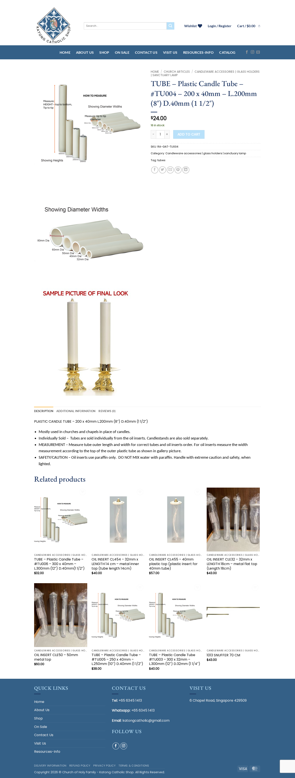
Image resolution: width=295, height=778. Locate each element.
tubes (161, 160)
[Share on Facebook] (154, 169)
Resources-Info (198, 52)
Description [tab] (43, 411)
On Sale (122, 52)
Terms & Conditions (134, 765)
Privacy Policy (104, 765)
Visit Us (170, 52)
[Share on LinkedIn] (185, 169)
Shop (104, 52)
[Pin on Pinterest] (178, 169)
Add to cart (189, 134)
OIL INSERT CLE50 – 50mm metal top (56, 657)
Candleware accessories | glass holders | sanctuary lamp (205, 73)
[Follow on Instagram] (252, 52)
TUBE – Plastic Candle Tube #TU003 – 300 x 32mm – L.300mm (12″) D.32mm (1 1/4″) (174, 659)
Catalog (227, 52)
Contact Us (146, 52)
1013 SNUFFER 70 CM (223, 655)
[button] (249, 26)
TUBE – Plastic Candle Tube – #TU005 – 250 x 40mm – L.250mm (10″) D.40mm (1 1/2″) (117, 659)
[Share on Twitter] (162, 169)
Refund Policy (79, 765)
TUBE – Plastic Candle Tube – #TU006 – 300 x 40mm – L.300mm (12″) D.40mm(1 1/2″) (59, 564)
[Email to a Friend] (170, 169)
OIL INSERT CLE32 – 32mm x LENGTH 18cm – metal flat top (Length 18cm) (232, 564)
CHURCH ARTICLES (177, 72)
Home (65, 52)
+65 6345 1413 (130, 700)
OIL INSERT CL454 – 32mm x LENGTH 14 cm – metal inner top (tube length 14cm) (115, 564)
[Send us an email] (258, 52)
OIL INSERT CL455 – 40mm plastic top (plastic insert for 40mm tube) (173, 564)
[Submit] (170, 26)
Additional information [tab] (76, 411)
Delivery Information (50, 765)
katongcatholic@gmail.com (146, 720)
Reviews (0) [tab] (107, 411)
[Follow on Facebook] (247, 52)
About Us (85, 52)
